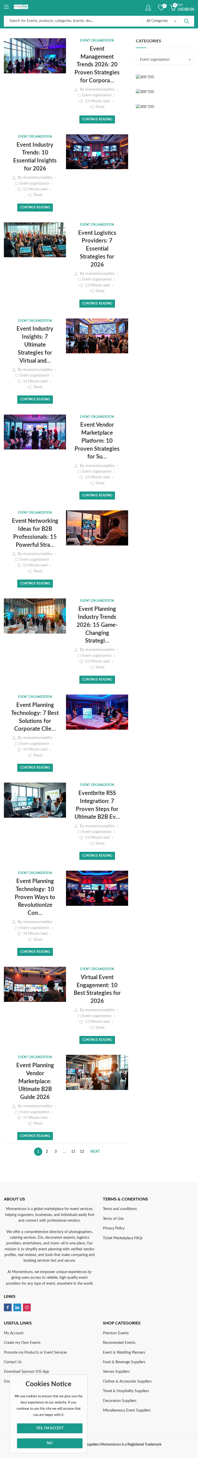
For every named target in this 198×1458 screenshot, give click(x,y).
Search (186, 21)
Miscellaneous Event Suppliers (127, 1410)
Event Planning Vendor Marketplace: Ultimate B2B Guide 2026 (35, 1081)
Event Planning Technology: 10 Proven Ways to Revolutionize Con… (35, 897)
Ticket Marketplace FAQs (123, 1238)
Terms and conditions (120, 1209)
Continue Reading (97, 119)
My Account (13, 1333)
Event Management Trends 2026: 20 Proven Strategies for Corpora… (97, 64)
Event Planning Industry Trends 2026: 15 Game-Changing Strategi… (97, 625)
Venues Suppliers (116, 1372)
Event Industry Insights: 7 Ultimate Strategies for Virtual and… (34, 344)
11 (73, 1151)
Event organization (97, 40)
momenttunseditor (100, 89)
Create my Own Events (22, 1343)
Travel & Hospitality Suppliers (126, 1391)
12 (82, 1151)
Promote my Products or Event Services (35, 1352)
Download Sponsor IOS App (26, 1372)
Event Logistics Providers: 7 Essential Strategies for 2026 (97, 249)
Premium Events (116, 1333)
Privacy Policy (114, 1228)
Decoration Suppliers (119, 1401)
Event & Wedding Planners (124, 1352)
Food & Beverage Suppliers (124, 1362)
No (50, 1443)
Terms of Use (113, 1219)
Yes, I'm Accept (50, 1428)
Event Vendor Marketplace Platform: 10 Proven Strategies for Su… (97, 440)
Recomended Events (119, 1343)
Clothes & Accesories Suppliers (127, 1381)
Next (95, 1151)
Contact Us (13, 1362)
